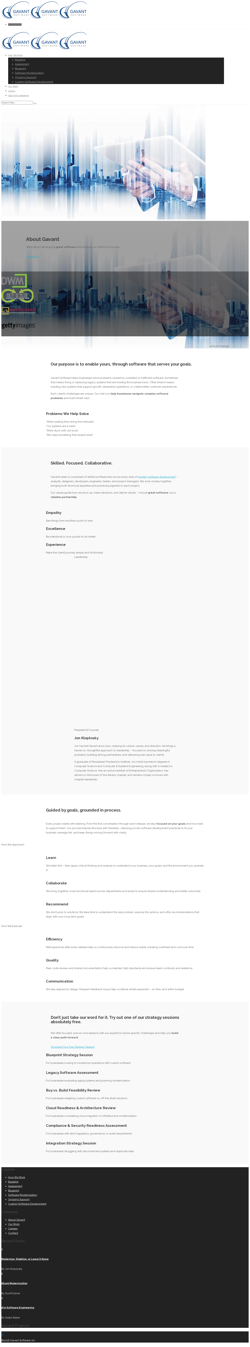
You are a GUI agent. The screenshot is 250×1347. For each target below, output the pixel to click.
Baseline (20, 59)
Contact (13, 1233)
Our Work (13, 86)
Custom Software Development (34, 81)
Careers (13, 1228)
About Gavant (16, 1219)
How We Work (15, 55)
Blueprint (20, 68)
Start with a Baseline (18, 95)
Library (11, 91)
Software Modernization (29, 73)
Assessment (22, 64)
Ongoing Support (25, 77)
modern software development (157, 476)
